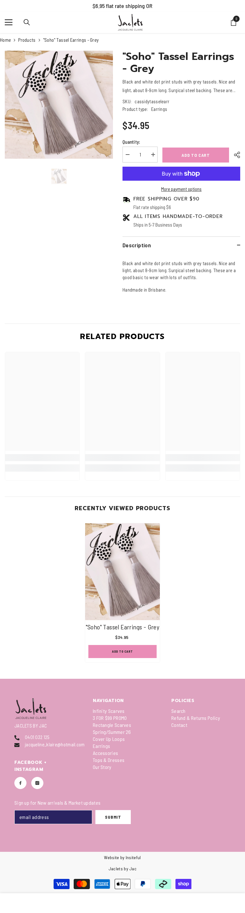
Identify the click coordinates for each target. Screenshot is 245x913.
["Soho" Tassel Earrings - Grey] (122, 571)
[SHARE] (234, 155)
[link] (42, 457)
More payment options (181, 189)
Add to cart (196, 155)
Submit (113, 817)
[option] (122, 5)
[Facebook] (20, 783)
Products (26, 40)
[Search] (27, 22)
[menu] (8, 22)
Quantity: (131, 142)
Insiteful (133, 857)
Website (111, 857)
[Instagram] (37, 783)
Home (5, 40)
